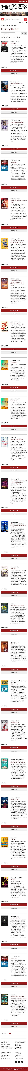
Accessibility (18, 1048)
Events (3, 1060)
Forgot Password (19, 1058)
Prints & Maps (4, 1057)
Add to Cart (13, 70)
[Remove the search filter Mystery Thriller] (19, 37)
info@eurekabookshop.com (8, 1048)
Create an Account (20, 1057)
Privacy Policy (18, 1047)
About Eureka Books (20, 1041)
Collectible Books (5, 1055)
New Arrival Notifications (9, 25)
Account (21, 1)
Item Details (14, 73)
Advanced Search (5, 1058)
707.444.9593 (8, 1046)
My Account (18, 1055)
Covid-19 (17, 1044)
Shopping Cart (18, 1053)
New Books (4, 1053)
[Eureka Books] (14, 7)
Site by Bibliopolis (15, 1069)
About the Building (20, 1042)
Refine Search (22, 22)
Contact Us (18, 1052)
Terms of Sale (18, 1045)
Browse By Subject (5, 1052)
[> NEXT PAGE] (10, 1033)
